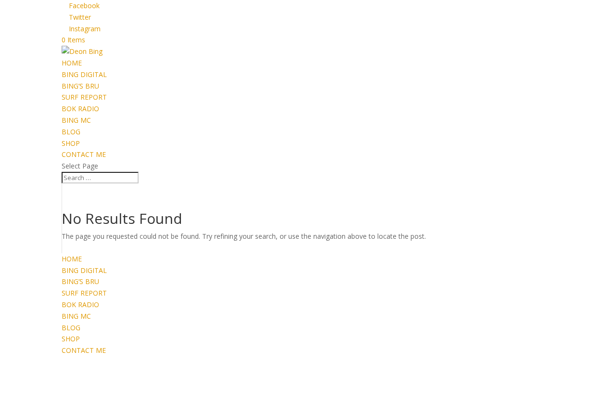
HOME (72, 62)
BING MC (76, 120)
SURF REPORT (84, 97)
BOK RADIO (80, 108)
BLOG (71, 131)
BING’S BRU (80, 86)
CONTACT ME (84, 154)
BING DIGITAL (84, 74)
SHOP (71, 143)
